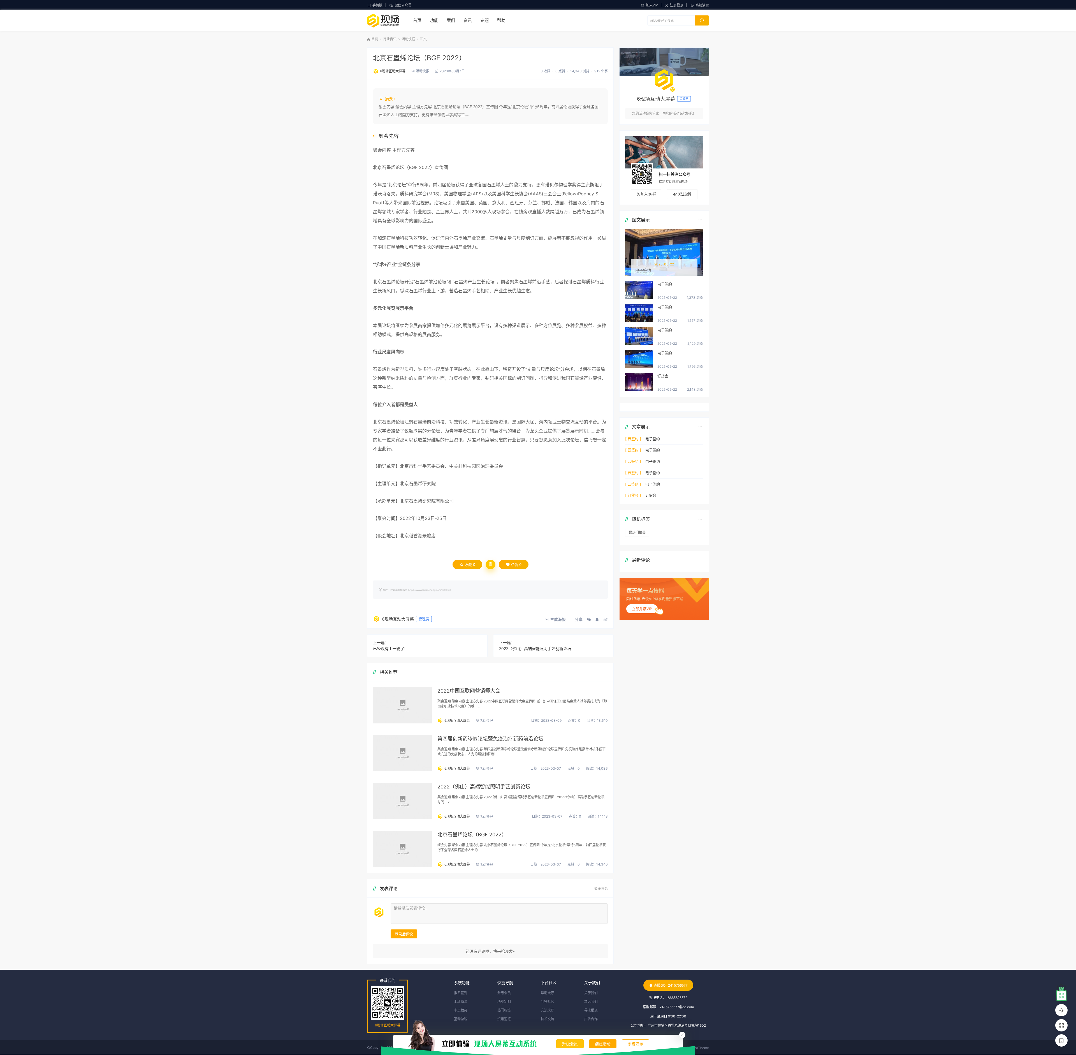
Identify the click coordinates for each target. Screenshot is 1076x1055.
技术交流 (547, 1019)
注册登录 (676, 5)
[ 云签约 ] (633, 438)
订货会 (662, 376)
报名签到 (460, 993)
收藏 (470, 564)
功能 (434, 20)
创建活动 (603, 1043)
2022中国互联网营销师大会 (468, 691)
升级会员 (570, 1043)
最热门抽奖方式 (637, 533)
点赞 (516, 564)
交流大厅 (547, 1010)
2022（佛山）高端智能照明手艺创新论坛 (535, 648)
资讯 (467, 20)
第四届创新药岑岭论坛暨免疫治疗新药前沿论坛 (490, 739)
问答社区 (547, 1002)
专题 (484, 20)
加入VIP (652, 5)
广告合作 (591, 1019)
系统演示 (702, 5)
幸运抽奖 (460, 1010)
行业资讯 (389, 39)
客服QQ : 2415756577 (671, 985)
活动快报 (408, 39)
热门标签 (504, 1010)
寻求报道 (591, 1010)
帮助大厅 (547, 993)
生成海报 (558, 619)
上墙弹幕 (460, 1002)
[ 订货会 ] (633, 495)
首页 (417, 20)
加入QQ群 (648, 194)
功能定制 (504, 1002)
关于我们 (591, 993)
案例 (451, 20)
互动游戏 (460, 1019)
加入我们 (591, 1002)
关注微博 (684, 194)
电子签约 (664, 284)
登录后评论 (404, 934)
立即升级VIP (642, 609)
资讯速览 (504, 1019)
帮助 (501, 20)
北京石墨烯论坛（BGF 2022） (419, 58)
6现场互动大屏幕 (392, 71)
